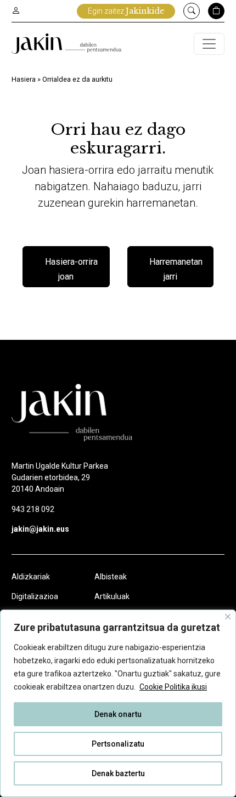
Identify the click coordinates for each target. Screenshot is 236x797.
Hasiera (24, 79)
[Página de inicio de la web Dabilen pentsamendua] (66, 43)
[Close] (228, 616)
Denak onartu (118, 714)
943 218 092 (33, 509)
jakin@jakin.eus (40, 529)
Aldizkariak (31, 576)
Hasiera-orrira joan (71, 269)
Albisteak (110, 576)
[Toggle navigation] (209, 44)
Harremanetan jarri (176, 269)
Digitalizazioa (35, 596)
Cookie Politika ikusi (173, 686)
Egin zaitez (126, 11)
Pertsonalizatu (118, 743)
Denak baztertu (118, 773)
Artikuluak (112, 596)
